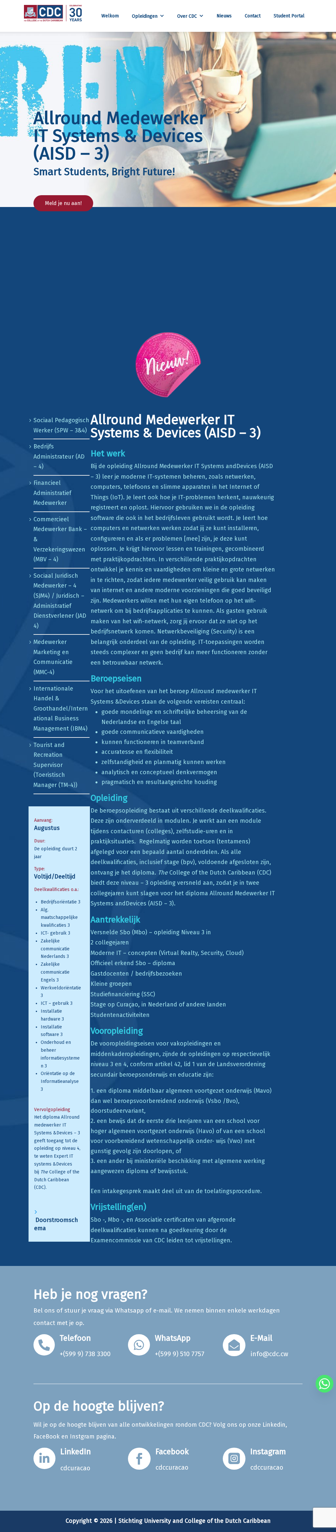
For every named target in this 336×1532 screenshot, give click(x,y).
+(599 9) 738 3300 (85, 1354)
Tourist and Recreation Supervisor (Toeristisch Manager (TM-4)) (55, 765)
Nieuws (224, 16)
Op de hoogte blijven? (98, 1406)
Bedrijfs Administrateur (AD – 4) (59, 456)
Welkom (110, 16)
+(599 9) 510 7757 (179, 1354)
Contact (253, 16)
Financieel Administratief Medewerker (52, 493)
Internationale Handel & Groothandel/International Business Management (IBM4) (60, 708)
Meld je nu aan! (63, 203)
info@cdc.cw (269, 1354)
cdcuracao (75, 1468)
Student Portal (289, 16)
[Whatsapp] (324, 1384)
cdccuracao (172, 1467)
